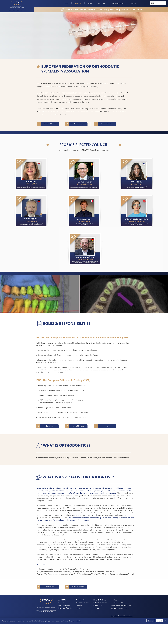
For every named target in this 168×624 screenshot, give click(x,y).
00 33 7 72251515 (119, 603)
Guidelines (80, 606)
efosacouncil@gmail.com (122, 606)
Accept (160, 621)
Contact (96, 608)
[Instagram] (112, 608)
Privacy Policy (77, 621)
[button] (90, 3)
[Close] (165, 620)
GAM (78, 608)
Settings (150, 621)
